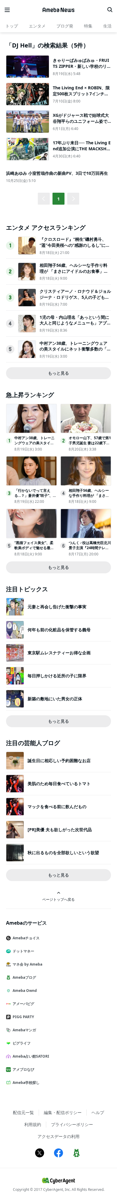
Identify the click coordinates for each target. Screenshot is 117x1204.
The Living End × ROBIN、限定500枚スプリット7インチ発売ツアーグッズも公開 (81, 93)
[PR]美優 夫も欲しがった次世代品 (60, 829)
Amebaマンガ (24, 1030)
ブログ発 (64, 26)
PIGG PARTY (23, 1016)
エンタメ (37, 26)
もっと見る (58, 373)
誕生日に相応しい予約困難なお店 (59, 760)
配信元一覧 (23, 1112)
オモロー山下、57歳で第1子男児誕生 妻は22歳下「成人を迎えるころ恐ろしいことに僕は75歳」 (90, 445)
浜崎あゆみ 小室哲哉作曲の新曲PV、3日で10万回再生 (57, 173)
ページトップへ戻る (58, 899)
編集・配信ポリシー (63, 1112)
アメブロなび (23, 1069)
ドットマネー (23, 951)
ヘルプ (98, 1112)
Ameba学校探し (26, 1082)
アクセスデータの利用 (59, 1136)
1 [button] (58, 199)
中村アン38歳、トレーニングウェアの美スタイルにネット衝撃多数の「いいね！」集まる (75, 349)
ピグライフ (22, 1043)
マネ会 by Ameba (27, 964)
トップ (11, 26)
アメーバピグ (23, 1003)
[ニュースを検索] (109, 9)
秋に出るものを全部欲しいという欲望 (63, 852)
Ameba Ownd (25, 990)
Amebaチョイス (26, 937)
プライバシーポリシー (72, 1124)
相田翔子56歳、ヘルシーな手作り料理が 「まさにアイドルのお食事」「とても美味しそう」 (73, 271)
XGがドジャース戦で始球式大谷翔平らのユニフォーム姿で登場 (81, 121)
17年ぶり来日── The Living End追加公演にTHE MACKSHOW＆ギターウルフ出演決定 (82, 148)
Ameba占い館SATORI (31, 1056)
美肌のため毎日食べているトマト (59, 783)
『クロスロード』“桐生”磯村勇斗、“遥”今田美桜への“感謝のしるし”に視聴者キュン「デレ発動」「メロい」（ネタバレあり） (75, 248)
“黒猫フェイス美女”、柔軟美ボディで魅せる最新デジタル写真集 (34, 547)
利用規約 (32, 1124)
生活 (107, 26)
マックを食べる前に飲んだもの (57, 806)
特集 (88, 26)
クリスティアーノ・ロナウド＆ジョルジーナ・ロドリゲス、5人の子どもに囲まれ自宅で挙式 (75, 297)
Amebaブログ (24, 977)
